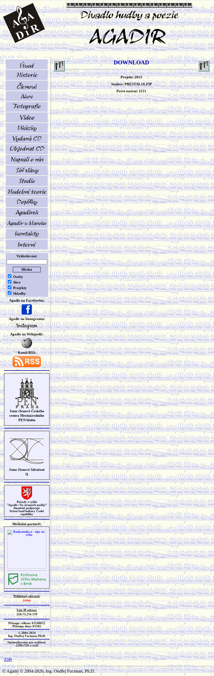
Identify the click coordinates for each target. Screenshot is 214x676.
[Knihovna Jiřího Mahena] (26, 584)
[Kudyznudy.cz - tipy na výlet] (26, 567)
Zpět (8, 659)
